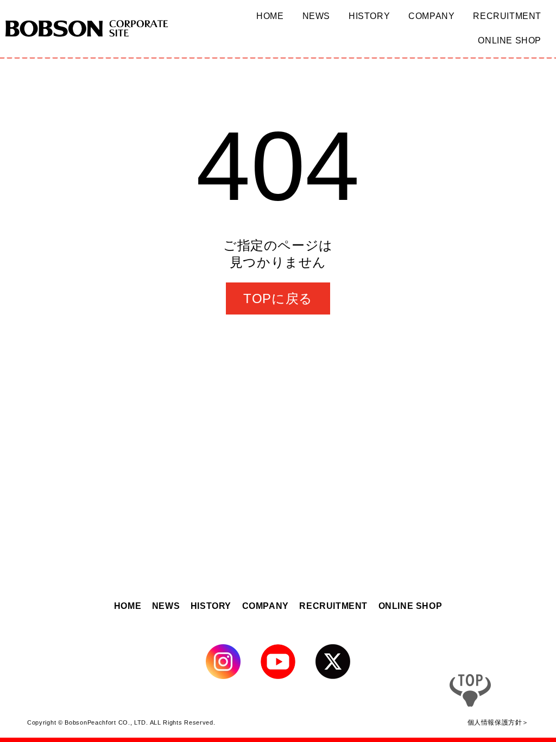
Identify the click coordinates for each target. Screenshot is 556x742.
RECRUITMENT (333, 606)
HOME (127, 606)
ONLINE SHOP (410, 606)
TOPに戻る (278, 298)
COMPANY (265, 606)
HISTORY (211, 606)
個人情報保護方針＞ (498, 722)
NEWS (166, 606)
